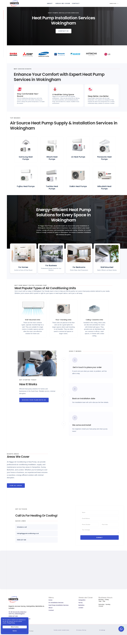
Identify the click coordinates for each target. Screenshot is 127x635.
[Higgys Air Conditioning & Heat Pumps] (15, 3)
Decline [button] (15, 630)
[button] (114, 3)
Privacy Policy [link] (11, 623)
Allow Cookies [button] (15, 627)
